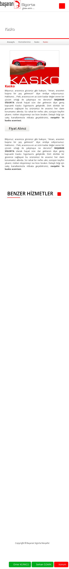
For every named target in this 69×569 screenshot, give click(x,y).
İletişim (42, 491)
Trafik (34, 429)
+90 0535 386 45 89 (18, 530)
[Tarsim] (38, 360)
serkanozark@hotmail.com (21, 533)
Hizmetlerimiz (24, 42)
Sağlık (15, 441)
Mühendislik (34, 325)
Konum (62, 564)
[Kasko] (38, 232)
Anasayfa (11, 42)
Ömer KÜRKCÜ (21, 564)
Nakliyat (17, 267)
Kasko (36, 42)
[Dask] (14, 340)
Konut (15, 279)
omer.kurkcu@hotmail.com (53, 523)
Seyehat (17, 453)
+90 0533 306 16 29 (49, 520)
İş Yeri (15, 209)
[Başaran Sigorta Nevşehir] (24, 6)
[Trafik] (38, 406)
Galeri (42, 488)
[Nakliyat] (21, 264)
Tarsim (34, 383)
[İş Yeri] (19, 206)
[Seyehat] (21, 451)
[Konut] (19, 276)
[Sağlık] (19, 439)
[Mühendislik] (38, 302)
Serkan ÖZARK (43, 564)
